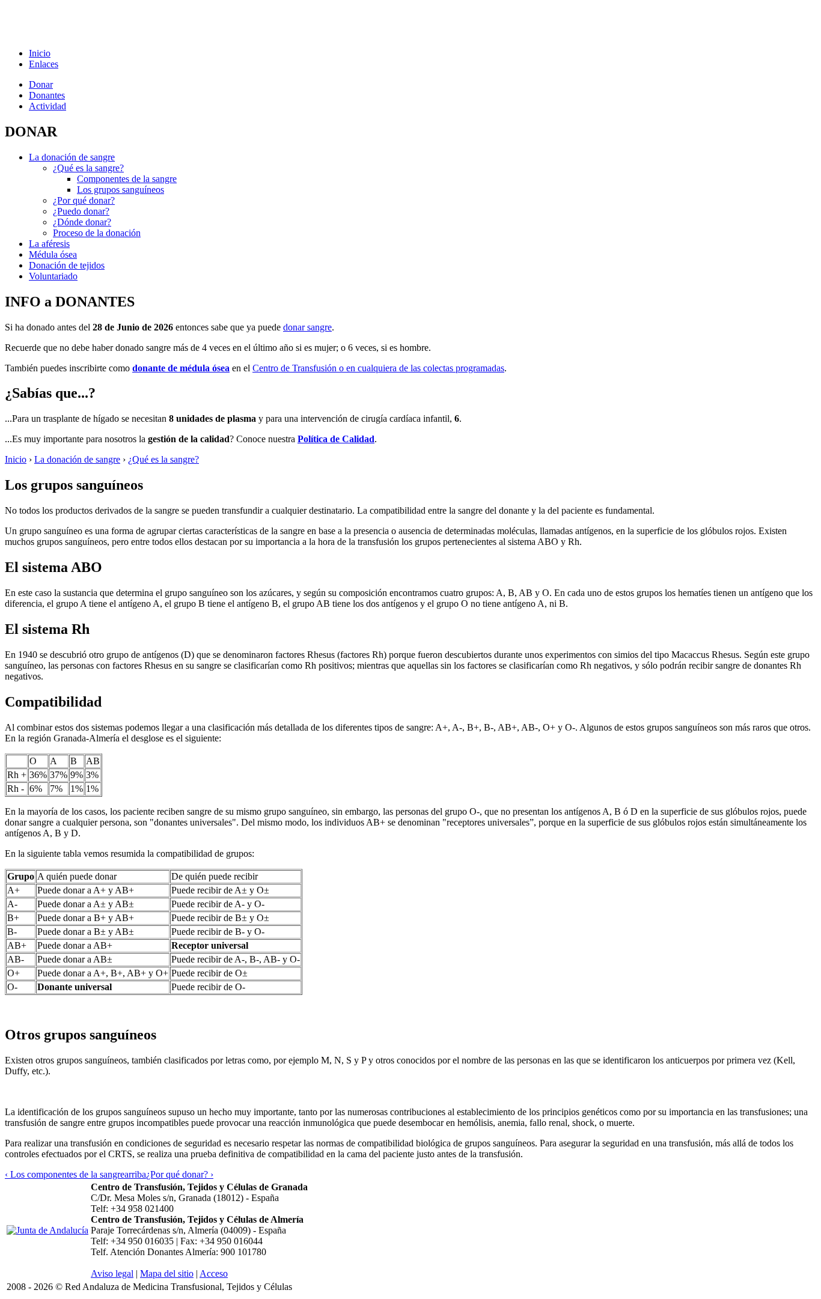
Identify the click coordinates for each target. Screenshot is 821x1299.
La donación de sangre (72, 157)
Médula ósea (53, 254)
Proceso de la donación (97, 233)
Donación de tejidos (67, 265)
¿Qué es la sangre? (88, 168)
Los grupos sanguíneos (120, 189)
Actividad (47, 106)
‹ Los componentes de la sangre (64, 1174)
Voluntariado (53, 276)
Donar (41, 84)
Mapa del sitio (167, 1273)
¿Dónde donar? (82, 222)
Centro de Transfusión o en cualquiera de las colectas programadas (378, 368)
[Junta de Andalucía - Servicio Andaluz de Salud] (47, 1230)
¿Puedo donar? (81, 211)
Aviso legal (112, 1273)
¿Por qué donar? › (179, 1174)
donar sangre (307, 327)
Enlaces (43, 64)
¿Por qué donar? (84, 200)
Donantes (47, 95)
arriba (135, 1174)
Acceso (214, 1273)
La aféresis (49, 244)
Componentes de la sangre (127, 179)
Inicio (39, 53)
